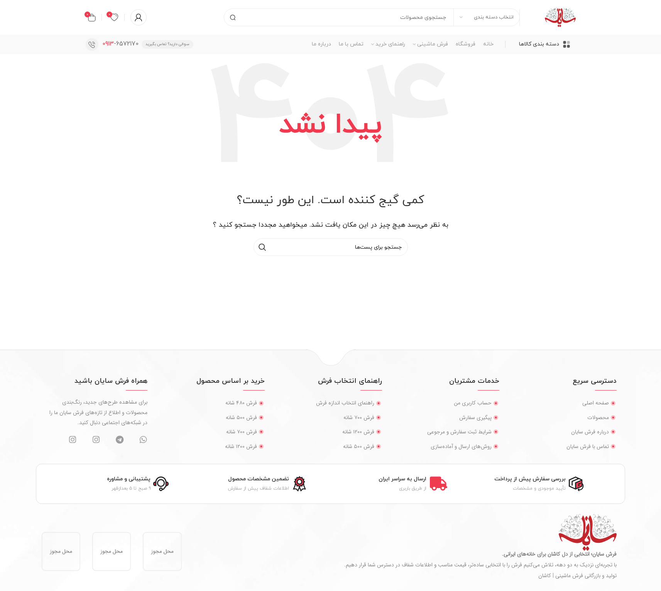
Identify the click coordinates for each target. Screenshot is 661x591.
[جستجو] (233, 17)
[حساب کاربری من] (138, 17)
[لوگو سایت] (560, 17)
